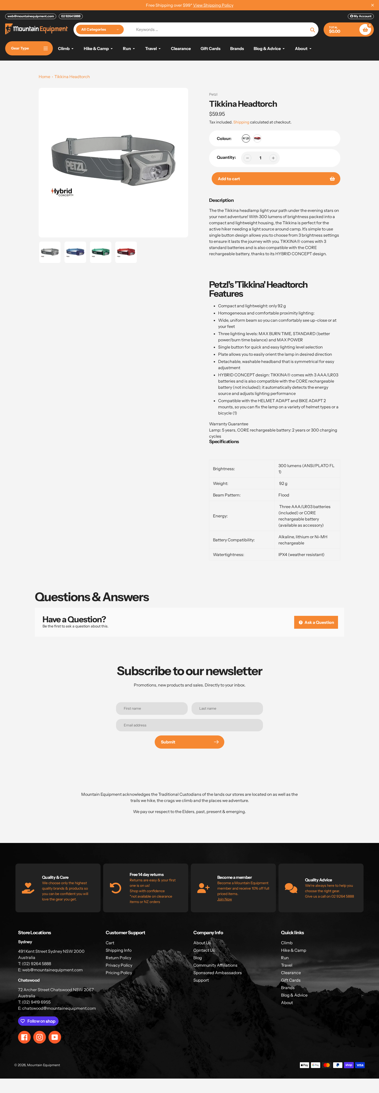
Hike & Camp (293, 950)
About (287, 1002)
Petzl (213, 94)
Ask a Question (319, 622)
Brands (288, 987)
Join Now (224, 899)
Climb (287, 942)
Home (44, 76)
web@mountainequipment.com (30, 16)
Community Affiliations (215, 965)
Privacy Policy (119, 965)
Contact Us (204, 950)
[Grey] (246, 138)
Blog (197, 957)
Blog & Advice (294, 995)
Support (201, 980)
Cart (110, 942)
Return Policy (118, 957)
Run (285, 957)
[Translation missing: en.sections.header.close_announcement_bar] (372, 5)
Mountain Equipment (43, 1065)
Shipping (241, 122)
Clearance (291, 972)
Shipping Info (118, 950)
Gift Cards (291, 980)
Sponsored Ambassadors (217, 972)
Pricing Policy (119, 972)
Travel (286, 965)
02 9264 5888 (70, 16)
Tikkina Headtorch (72, 76)
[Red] (257, 138)
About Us (202, 942)
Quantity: (226, 157)
